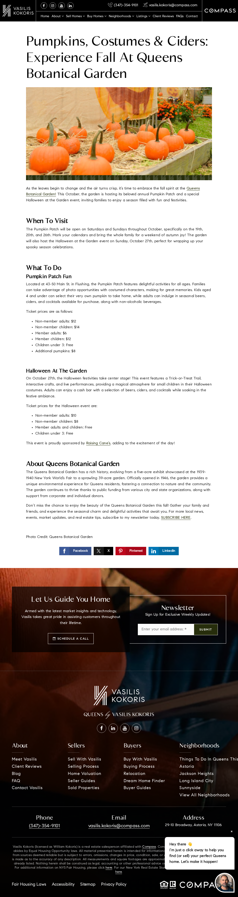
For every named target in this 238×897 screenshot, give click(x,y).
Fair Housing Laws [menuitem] (29, 885)
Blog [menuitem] (16, 774)
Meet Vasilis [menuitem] (24, 759)
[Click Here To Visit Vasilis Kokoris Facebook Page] (44, 5)
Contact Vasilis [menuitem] (27, 788)
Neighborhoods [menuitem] (120, 16)
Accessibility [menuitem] (63, 885)
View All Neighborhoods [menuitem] (204, 795)
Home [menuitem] (45, 16)
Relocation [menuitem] (134, 774)
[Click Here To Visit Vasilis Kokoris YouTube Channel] (61, 5)
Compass (149, 847)
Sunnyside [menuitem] (190, 788)
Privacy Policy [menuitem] (113, 885)
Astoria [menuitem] (186, 767)
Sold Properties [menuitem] (83, 788)
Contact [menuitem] (192, 16)
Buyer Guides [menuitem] (137, 788)
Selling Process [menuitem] (83, 767)
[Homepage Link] (17, 11)
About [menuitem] (57, 16)
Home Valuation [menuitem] (84, 774)
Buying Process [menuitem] (139, 767)
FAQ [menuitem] (16, 781)
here (109, 868)
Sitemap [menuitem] (88, 885)
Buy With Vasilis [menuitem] (140, 759)
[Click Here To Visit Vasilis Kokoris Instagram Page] (53, 5)
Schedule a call (72, 638)
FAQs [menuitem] (180, 16)
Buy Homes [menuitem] (95, 16)
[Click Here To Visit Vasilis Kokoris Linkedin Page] (70, 5)
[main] (119, 284)
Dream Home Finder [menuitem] (144, 781)
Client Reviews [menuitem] (163, 16)
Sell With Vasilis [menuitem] (84, 759)
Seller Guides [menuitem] (81, 781)
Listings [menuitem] (142, 16)
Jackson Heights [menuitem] (196, 774)
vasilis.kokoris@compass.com (173, 5)
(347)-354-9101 (126, 5)
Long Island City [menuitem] (196, 781)
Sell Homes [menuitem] (74, 16)
